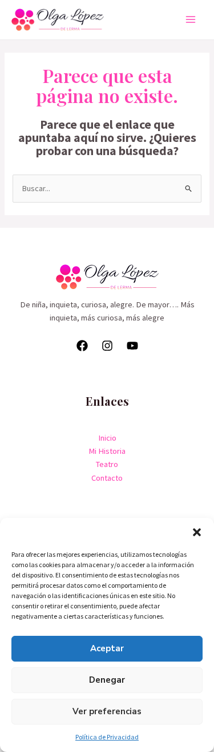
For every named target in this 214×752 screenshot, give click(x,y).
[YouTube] (132, 345)
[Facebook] (82, 345)
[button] (197, 532)
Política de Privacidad (107, 737)
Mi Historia (107, 451)
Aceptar (107, 648)
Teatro (107, 464)
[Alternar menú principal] (191, 19)
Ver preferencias (107, 711)
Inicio (107, 438)
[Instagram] (107, 345)
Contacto (107, 478)
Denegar (107, 680)
